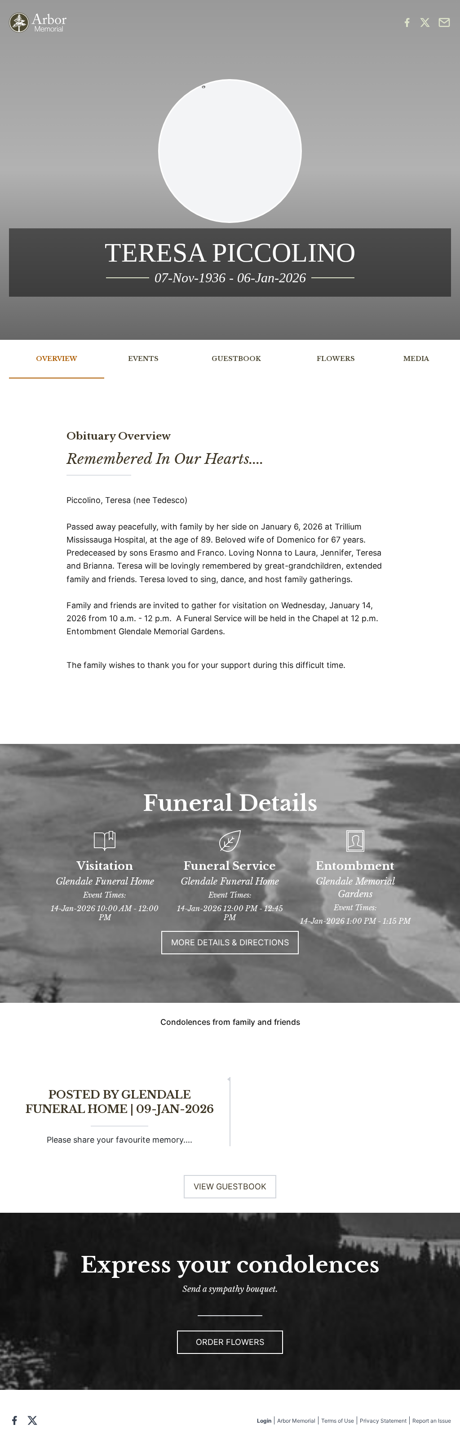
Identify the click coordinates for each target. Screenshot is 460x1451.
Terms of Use (337, 1420)
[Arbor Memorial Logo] (37, 23)
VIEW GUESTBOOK (230, 1186)
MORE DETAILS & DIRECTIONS (230, 942)
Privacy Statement (383, 1420)
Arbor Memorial (296, 1420)
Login (264, 1420)
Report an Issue (431, 1420)
